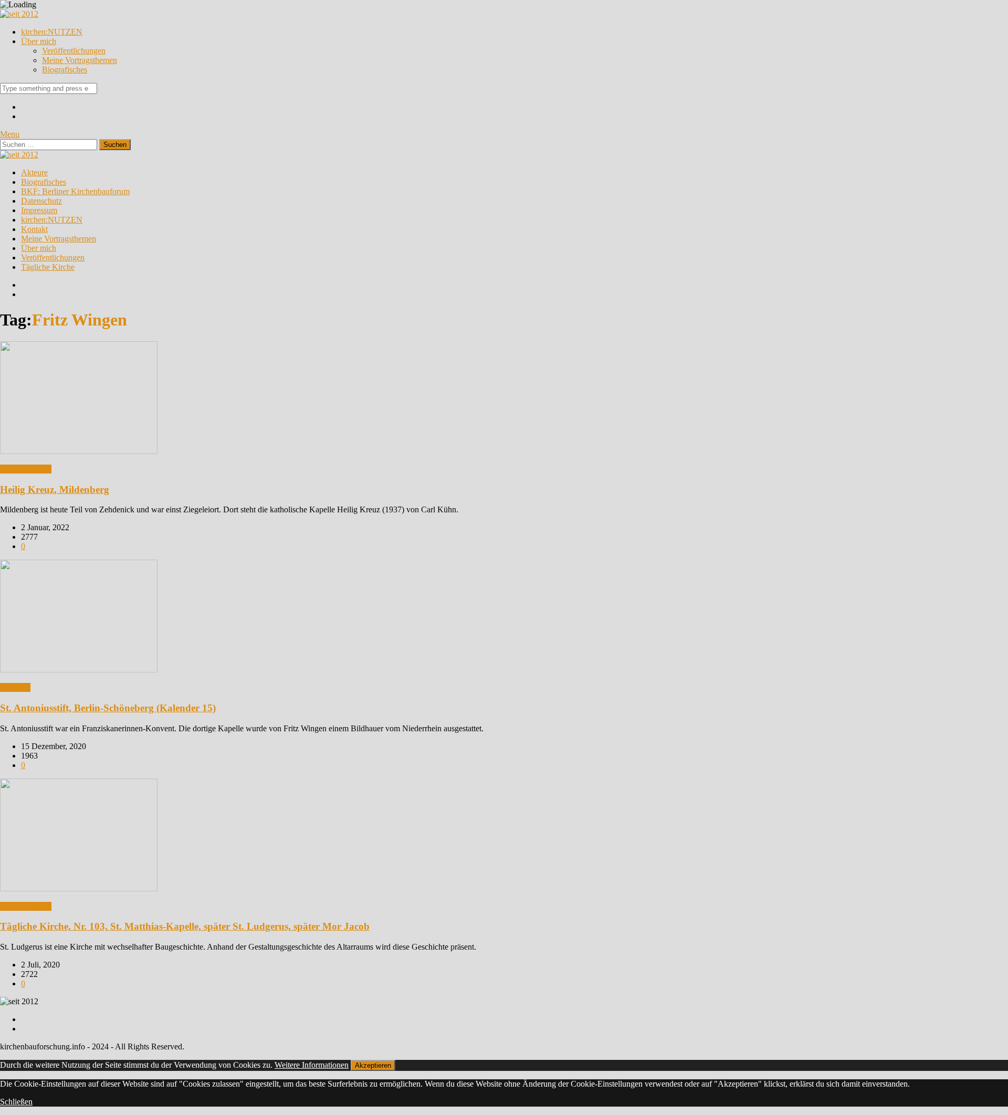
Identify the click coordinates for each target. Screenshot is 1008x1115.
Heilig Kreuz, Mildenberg (54, 489)
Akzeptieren (373, 1065)
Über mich (38, 41)
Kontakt (34, 229)
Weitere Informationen (312, 1064)
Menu (9, 134)
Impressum (39, 210)
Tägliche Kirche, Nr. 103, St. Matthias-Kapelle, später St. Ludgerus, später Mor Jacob (185, 926)
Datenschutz (41, 200)
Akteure (34, 172)
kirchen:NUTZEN (51, 31)
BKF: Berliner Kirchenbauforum (75, 191)
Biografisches (64, 69)
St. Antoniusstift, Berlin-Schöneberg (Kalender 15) (108, 707)
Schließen (16, 1101)
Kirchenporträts (25, 469)
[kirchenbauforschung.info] (19, 13)
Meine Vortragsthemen (79, 60)
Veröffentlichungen (74, 50)
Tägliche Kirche (48, 266)
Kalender (15, 687)
